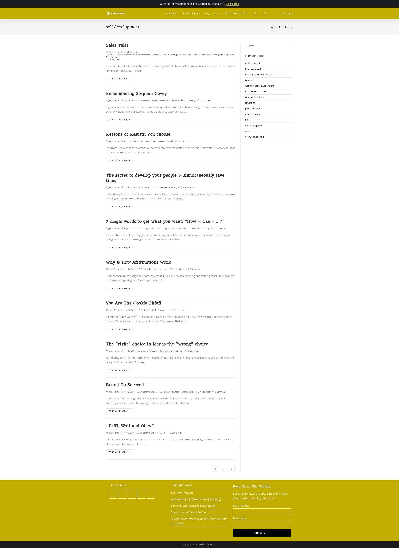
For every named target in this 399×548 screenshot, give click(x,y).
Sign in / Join (286, 13)
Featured (249, 80)
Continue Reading (118, 79)
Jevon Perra (114, 52)
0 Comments (114, 59)
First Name (239, 518)
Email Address (241, 505)
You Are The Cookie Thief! (133, 303)
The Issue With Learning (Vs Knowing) (193, 506)
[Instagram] (132, 494)
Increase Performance (189, 54)
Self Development (175, 269)
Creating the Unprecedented (137, 54)
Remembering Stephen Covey (136, 93)
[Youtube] (151, 494)
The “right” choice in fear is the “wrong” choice (157, 344)
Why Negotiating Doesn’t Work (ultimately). (196, 499)
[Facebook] (122, 494)
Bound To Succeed (125, 384)
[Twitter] (113, 494)
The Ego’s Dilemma (182, 493)
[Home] (272, 27)
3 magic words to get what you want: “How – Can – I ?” (165, 221)
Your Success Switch (254, 136)
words (248, 131)
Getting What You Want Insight (165, 54)
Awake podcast (252, 63)
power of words (252, 108)
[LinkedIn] (141, 494)
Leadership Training (210, 54)
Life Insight (224, 54)
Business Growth (116, 54)
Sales (248, 119)
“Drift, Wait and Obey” (130, 425)
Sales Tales (117, 45)
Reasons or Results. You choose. (139, 134)
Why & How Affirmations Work (138, 262)
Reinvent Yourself (165, 141)
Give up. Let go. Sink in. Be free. (189, 512)
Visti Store (232, 3)
